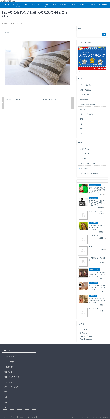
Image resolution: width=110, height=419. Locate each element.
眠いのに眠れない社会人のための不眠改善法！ (34, 15)
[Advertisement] (56, 365)
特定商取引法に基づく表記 (89, 173)
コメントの (86, 336)
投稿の (84, 333)
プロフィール (93, 5)
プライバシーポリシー (87, 164)
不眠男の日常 (84, 95)
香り (73, 4)
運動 (54, 4)
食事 (26, 4)
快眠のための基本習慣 (16, 5)
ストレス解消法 (45, 5)
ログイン (83, 330)
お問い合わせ (103, 5)
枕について (64, 4)
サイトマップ (7, 5)
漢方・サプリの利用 (83, 5)
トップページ (84, 159)
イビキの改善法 (85, 85)
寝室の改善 (35, 4)
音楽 (81, 124)
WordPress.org (86, 339)
